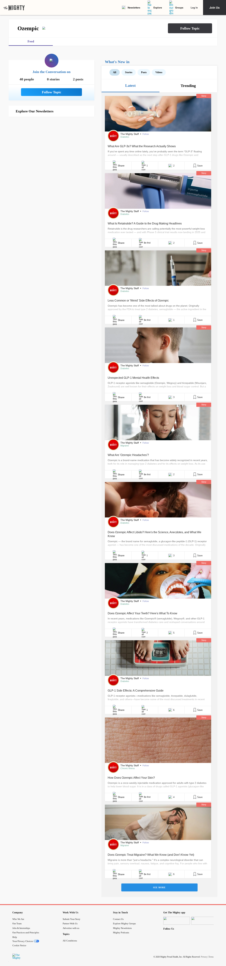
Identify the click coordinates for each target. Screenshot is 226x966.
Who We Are (18, 919)
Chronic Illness (127, 768)
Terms (211, 956)
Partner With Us (70, 923)
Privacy (204, 956)
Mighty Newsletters (122, 928)
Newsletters (134, 7)
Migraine (124, 445)
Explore (157, 7)
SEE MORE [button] (159, 887)
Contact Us (118, 919)
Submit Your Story (71, 919)
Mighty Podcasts (121, 932)
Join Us (214, 7)
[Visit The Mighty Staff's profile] (113, 136)
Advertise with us (71, 928)
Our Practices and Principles (25, 932)
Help (14, 937)
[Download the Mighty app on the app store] (176, 921)
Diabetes (124, 137)
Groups (179, 7)
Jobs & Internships (21, 928)
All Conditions (70, 940)
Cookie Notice (19, 945)
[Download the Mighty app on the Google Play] (204, 921)
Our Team (17, 923)
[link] (14, 8)
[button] (190, 28)
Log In (194, 7)
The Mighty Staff (129, 134)
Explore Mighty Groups (124, 923)
